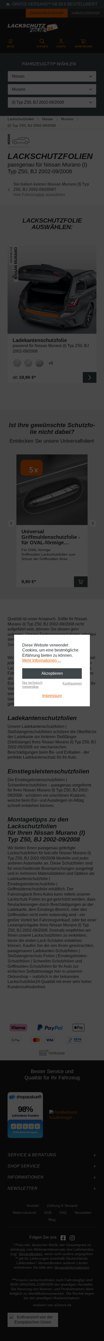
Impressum (52, 696)
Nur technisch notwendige (32, 685)
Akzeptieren (52, 673)
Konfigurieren (72, 683)
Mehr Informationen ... (41, 660)
